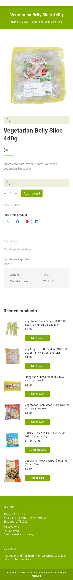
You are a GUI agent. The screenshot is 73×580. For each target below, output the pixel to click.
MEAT (17, 205)
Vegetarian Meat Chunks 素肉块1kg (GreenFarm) (46, 462)
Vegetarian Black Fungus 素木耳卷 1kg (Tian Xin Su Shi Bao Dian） (45, 322)
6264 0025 (13, 527)
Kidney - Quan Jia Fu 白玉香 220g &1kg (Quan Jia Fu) (45, 434)
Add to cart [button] (37, 338)
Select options (37, 450)
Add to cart (32, 193)
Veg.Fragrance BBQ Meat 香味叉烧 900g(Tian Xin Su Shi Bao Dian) (46, 350)
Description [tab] (11, 241)
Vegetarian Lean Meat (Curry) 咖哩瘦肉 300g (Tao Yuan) (47, 406)
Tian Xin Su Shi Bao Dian (44, 572)
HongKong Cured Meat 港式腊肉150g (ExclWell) (44, 378)
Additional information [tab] (17, 249)
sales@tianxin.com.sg (21, 534)
